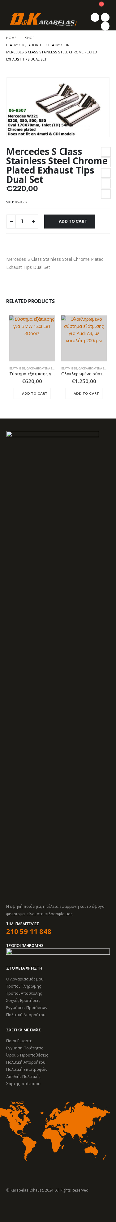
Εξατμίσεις (17, 368)
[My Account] (83, 6)
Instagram (34, 1206)
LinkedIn (106, 173)
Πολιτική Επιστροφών (26, 1069)
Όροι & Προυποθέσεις (27, 1055)
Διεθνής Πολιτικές (23, 1076)
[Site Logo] (43, 19)
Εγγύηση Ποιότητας (24, 1048)
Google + (106, 183)
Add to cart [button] (34, 393)
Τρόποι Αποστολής (24, 993)
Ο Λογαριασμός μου (25, 979)
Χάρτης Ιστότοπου (23, 1083)
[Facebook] (95, 17)
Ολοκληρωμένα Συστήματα (47, 368)
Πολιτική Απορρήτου (25, 1014)
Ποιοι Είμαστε (19, 1040)
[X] (105, 17)
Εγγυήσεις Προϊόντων (26, 1007)
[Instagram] (105, 26)
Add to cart (73, 221)
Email (106, 194)
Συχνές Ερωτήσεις (23, 1000)
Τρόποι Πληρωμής (23, 986)
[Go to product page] (32, 338)
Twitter (106, 162)
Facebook (106, 152)
